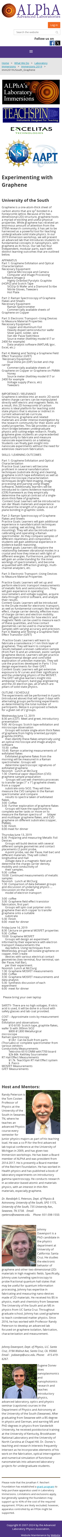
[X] (57, 43)
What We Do (21, 63)
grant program (45, 1486)
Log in (54, 25)
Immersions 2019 (31, 66)
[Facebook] (52, 43)
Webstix (55, 1535)
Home (5, 63)
